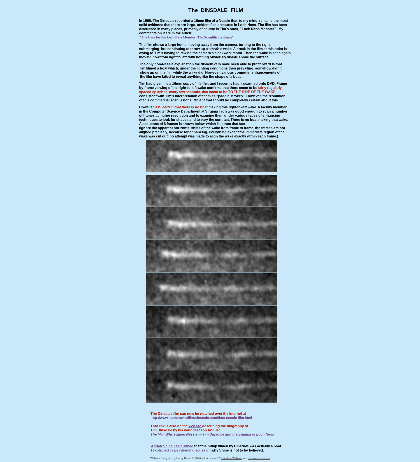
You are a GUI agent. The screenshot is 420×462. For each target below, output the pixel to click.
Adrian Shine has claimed (172, 446)
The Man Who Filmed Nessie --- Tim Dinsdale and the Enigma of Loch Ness (212, 434)
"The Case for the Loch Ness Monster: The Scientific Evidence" (186, 37)
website (195, 426)
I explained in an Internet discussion (181, 450)
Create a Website (231, 458)
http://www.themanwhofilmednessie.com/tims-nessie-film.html (201, 418)
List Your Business (259, 458)
